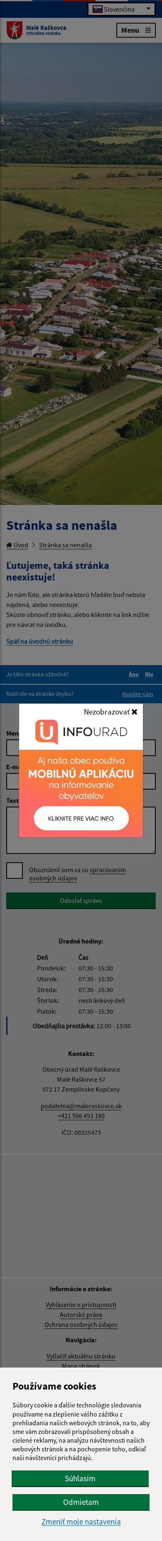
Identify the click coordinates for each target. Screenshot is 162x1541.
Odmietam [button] (81, 1502)
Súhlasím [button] (80, 1478)
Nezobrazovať (107, 712)
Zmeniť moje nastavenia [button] (81, 1522)
